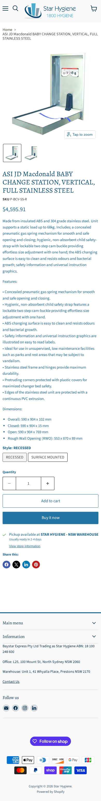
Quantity (9, 472)
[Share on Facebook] (6, 564)
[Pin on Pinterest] (36, 564)
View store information (24, 546)
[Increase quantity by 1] (47, 483)
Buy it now (51, 518)
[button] (12, 153)
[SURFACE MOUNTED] (48, 463)
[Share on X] (16, 564)
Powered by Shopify (50, 791)
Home (7, 30)
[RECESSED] (15, 463)
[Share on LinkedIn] (26, 564)
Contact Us (11, 681)
